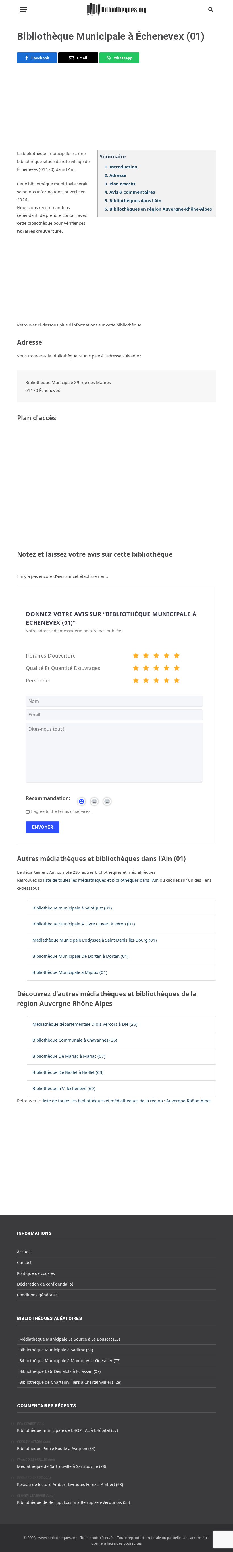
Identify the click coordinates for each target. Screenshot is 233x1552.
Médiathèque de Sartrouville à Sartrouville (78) (61, 1466)
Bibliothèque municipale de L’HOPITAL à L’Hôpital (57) (67, 1430)
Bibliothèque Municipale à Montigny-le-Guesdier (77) (69, 1360)
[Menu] (23, 9)
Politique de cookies (36, 1273)
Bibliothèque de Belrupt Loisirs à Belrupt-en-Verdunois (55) (73, 1502)
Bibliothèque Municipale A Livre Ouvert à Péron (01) (83, 923)
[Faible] (146, 656)
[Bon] (156, 656)
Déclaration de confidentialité (45, 1284)
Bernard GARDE (30, 1477)
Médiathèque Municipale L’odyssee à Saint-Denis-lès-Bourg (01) (94, 940)
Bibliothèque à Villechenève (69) (63, 1088)
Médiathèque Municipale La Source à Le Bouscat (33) (69, 1339)
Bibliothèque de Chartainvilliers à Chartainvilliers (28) (70, 1382)
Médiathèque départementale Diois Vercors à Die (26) (85, 1024)
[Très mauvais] (136, 656)
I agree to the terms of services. (61, 811)
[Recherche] (210, 9)
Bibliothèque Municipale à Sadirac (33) (56, 1349)
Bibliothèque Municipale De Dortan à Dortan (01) (80, 956)
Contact (24, 1262)
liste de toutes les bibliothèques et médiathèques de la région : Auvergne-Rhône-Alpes (127, 1100)
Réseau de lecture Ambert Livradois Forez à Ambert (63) (70, 1484)
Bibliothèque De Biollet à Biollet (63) (68, 1072)
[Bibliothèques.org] (116, 9)
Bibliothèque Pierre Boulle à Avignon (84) (56, 1448)
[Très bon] (166, 656)
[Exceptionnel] (177, 656)
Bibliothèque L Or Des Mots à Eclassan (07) (60, 1371)
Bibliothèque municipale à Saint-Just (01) (72, 908)
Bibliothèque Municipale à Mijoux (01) (69, 972)
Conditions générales (37, 1294)
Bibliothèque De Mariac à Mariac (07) (68, 1056)
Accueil (24, 1251)
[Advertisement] (116, 110)
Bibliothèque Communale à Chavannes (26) (74, 1040)
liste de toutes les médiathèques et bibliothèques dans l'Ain (101, 880)
